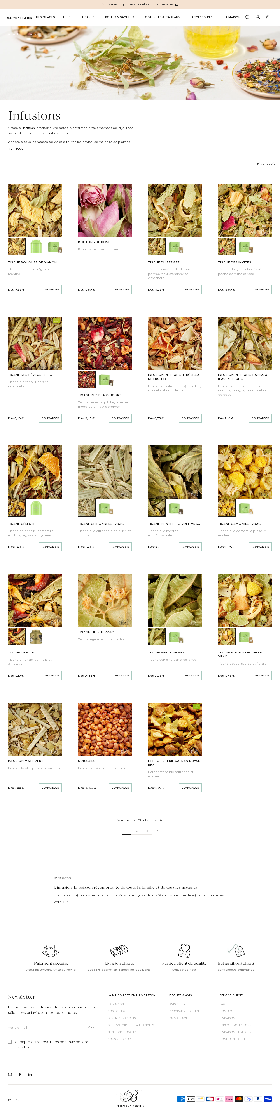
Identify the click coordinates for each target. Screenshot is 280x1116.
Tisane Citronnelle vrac (101, 523)
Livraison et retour (236, 1032)
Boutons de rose (94, 242)
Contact (227, 1011)
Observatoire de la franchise (132, 1025)
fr (9, 1100)
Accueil (13, 34)
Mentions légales (122, 1032)
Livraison (227, 1018)
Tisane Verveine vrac (167, 652)
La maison (116, 1004)
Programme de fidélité (187, 1011)
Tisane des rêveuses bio (30, 374)
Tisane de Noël (21, 652)
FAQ (223, 1004)
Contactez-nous (184, 969)
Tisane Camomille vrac (239, 523)
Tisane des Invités (234, 262)
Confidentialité (233, 1039)
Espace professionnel (237, 1025)
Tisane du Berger (164, 262)
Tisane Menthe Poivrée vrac (174, 523)
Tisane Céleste (21, 523)
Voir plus (15, 148)
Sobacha (86, 760)
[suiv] (157, 830)
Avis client (178, 1004)
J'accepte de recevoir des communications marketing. (51, 1044)
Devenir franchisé (123, 1018)
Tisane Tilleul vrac (96, 632)
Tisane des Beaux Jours (100, 395)
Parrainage (178, 1018)
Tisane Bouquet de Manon (32, 262)
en (18, 1100)
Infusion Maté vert (26, 760)
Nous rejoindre (120, 1039)
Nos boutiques (119, 1011)
